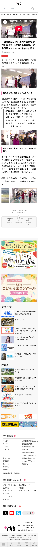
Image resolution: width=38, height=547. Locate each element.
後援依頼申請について (29, 458)
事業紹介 (6, 461)
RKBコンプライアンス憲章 (27, 491)
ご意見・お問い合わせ (29, 455)
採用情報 (6, 467)
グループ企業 (7, 491)
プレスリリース (8, 496)
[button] (3, 544)
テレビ (3, 14)
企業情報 (6, 488)
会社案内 (6, 470)
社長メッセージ (8, 458)
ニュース (22, 14)
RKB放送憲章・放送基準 (11, 473)
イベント (15, 14)
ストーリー (7, 464)
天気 (28, 14)
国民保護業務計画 (28, 447)
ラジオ (9, 14)
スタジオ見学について (29, 461)
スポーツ (34, 14)
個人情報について (25, 485)
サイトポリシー (29, 523)
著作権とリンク (29, 527)
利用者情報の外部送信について (25, 530)
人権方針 (22, 488)
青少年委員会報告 (28, 452)
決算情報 (6, 499)
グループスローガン (9, 485)
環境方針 (25, 450)
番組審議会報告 (27, 444)
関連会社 (25, 464)
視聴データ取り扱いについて (26, 525)
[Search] (32, 8)
